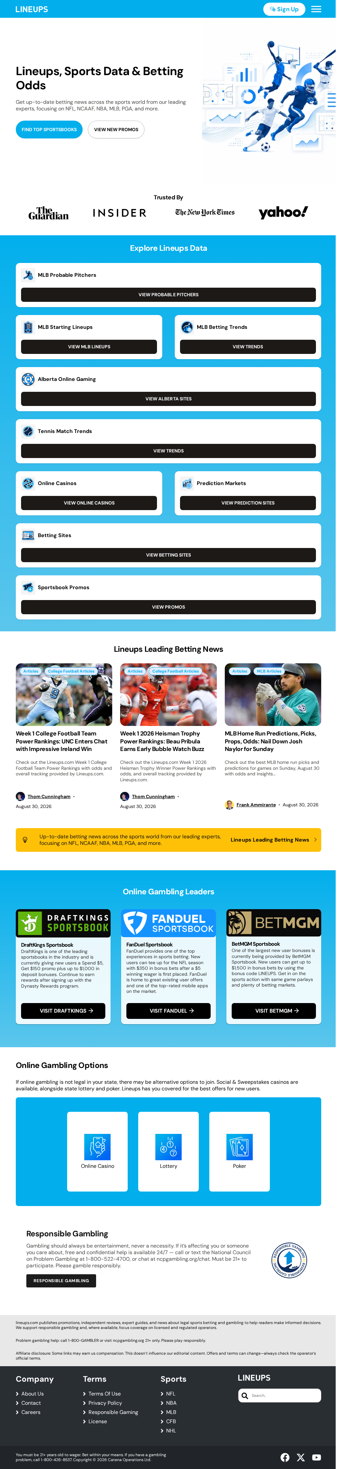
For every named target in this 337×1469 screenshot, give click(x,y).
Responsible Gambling (61, 1280)
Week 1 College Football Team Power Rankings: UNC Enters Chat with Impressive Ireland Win (61, 741)
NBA (171, 1403)
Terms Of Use (105, 1394)
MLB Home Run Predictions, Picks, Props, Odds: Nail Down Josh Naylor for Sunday (270, 741)
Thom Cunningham (49, 796)
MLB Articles (269, 671)
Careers (30, 1412)
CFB (171, 1421)
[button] (316, 9)
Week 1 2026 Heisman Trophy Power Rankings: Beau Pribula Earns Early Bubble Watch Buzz (162, 741)
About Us (32, 1394)
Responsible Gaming (113, 1412)
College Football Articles (71, 671)
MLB (171, 1412)
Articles (30, 671)
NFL (170, 1394)
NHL (171, 1430)
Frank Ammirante (256, 805)
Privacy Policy (105, 1403)
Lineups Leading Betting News (270, 840)
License (98, 1421)
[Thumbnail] (64, 694)
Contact (31, 1403)
